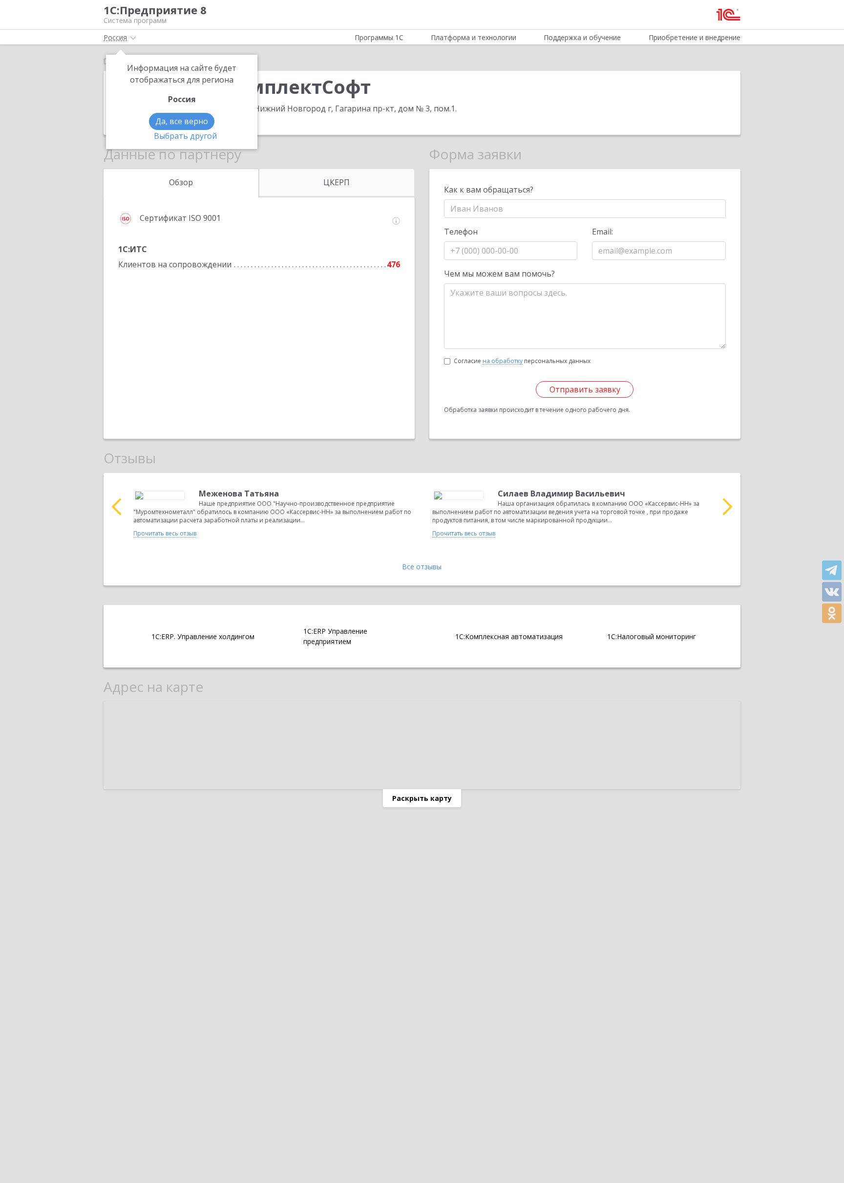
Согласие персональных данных (522, 361)
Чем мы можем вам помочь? (499, 273)
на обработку (503, 361)
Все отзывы (422, 566)
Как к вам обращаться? (488, 189)
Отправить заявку (584, 389)
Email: (602, 231)
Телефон (461, 231)
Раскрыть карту (422, 798)
